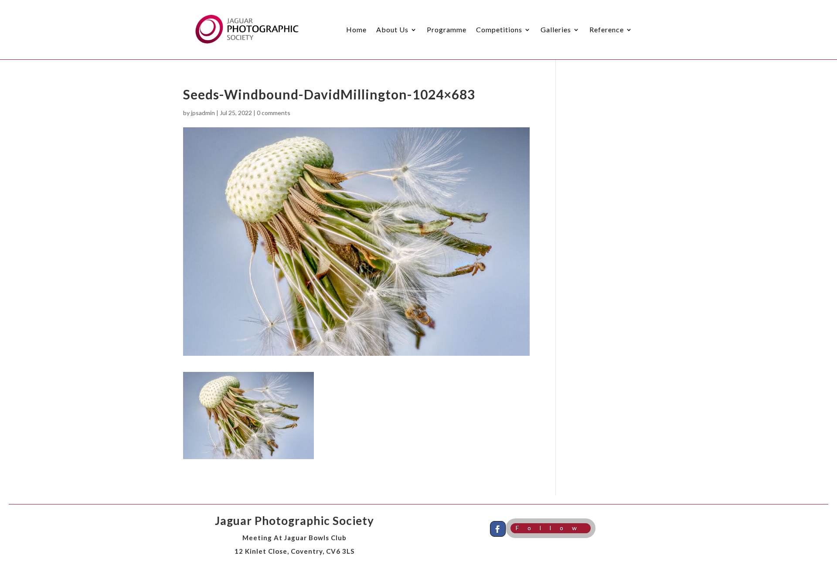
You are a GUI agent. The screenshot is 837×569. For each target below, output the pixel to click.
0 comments (273, 112)
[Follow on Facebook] (498, 529)
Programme (446, 29)
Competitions (499, 29)
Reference (606, 29)
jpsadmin (203, 112)
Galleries (556, 29)
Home (356, 29)
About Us (392, 29)
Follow (550, 528)
